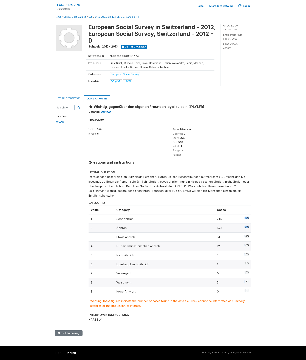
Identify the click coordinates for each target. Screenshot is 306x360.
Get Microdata (135, 46)
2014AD (60, 122)
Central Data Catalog (74, 17)
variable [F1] (132, 17)
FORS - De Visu (68, 5)
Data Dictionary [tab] (97, 98)
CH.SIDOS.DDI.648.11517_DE (109, 17)
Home (200, 6)
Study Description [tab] (69, 98)
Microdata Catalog (221, 6)
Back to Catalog (70, 333)
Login (246, 6)
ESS (91, 17)
